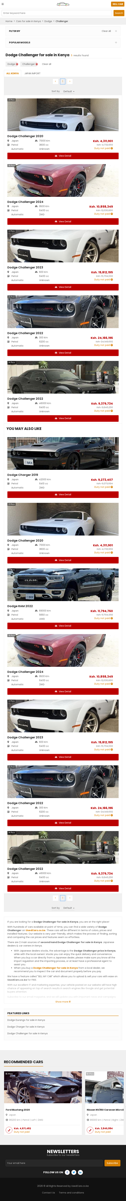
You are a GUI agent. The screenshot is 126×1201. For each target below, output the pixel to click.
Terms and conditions (71, 1192)
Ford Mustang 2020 (18, 1109)
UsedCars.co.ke (35, 930)
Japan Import (32, 73)
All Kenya (12, 73)
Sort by (56, 91)
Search (119, 13)
